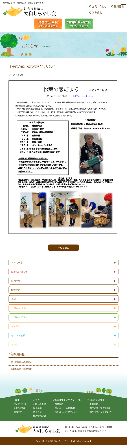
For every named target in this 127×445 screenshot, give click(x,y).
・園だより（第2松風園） (99, 408)
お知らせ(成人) (19, 317)
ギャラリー (17, 326)
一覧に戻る (63, 247)
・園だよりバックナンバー (66, 411)
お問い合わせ (99, 6)
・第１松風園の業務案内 (20, 362)
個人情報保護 (39, 415)
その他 (14, 344)
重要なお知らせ (19, 271)
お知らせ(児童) (19, 308)
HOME (17, 400)
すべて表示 (17, 262)
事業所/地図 (19, 408)
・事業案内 (58, 404)
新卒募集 (97, 12)
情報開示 (15, 289)
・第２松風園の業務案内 (20, 368)
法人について (20, 404)
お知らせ (37, 400)
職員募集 (119, 6)
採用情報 (15, 280)
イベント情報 (18, 335)
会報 (13, 298)
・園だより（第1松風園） (65, 408)
